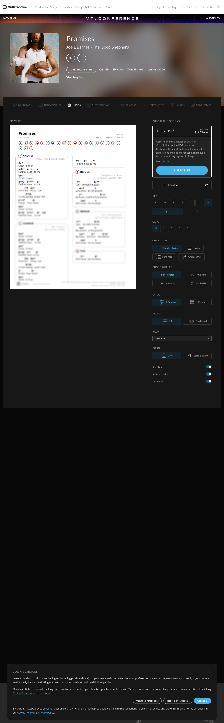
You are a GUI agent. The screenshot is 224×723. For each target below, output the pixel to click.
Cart (189, 7)
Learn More (162, 161)
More (109, 7)
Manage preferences (147, 700)
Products (40, 7)
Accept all (202, 700)
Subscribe (182, 170)
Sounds (66, 7)
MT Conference (94, 7)
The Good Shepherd (111, 46)
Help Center (207, 7)
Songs (53, 7)
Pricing (78, 7)
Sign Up (160, 7)
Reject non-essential (177, 700)
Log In (175, 7)
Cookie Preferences (24, 693)
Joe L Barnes (78, 46)
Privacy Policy (46, 712)
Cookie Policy (25, 712)
